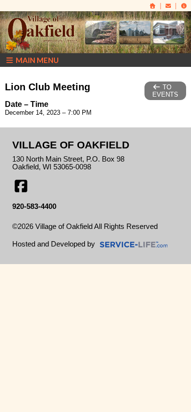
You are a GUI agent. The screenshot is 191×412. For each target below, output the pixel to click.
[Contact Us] (168, 6)
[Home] (152, 6)
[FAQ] (183, 6)
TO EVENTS (165, 90)
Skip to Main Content (53, 234)
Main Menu (36, 60)
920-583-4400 (34, 206)
